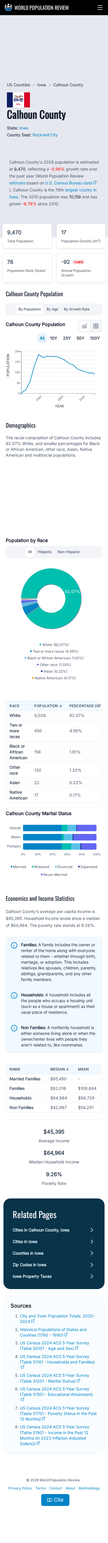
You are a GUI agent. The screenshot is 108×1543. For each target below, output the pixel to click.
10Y (53, 338)
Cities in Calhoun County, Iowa (41, 1229)
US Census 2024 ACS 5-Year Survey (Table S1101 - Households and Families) (57, 1359)
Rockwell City (45, 134)
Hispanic (45, 552)
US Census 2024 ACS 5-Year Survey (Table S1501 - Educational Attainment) (56, 1391)
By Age (52, 309)
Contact (55, 1488)
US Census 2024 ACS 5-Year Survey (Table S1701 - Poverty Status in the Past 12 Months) (58, 1413)
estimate (17, 182)
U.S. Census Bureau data (68, 182)
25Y (67, 338)
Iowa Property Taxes (32, 1276)
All (42, 338)
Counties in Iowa (28, 1253)
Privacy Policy (20, 1488)
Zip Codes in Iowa (29, 1264)
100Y (95, 338)
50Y (80, 338)
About (70, 1488)
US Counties (18, 84)
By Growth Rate (77, 309)
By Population (29, 309)
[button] (100, 7)
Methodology (89, 1488)
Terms (40, 1488)
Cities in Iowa (25, 1241)
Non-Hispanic (69, 552)
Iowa (41, 84)
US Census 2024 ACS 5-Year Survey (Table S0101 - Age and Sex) (54, 1345)
